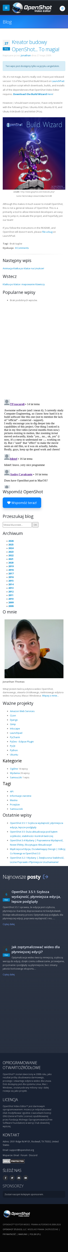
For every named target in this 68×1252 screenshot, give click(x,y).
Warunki (22, 1234)
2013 (10, 588)
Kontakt (11, 1134)
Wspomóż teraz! (24, 503)
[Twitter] (12, 1178)
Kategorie (12, 761)
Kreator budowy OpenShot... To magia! (35, 45)
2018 (10, 569)
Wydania (15, 773)
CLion (13, 715)
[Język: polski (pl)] (62, 8)
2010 (10, 598)
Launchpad (16, 732)
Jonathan (26, 55)
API (11, 791)
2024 (10, 548)
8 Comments (22, 248)
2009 (10, 602)
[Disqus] (34, 349)
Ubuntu (14, 754)
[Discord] (19, 1178)
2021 (10, 559)
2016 (10, 577)
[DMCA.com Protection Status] (14, 1160)
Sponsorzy (13, 1185)
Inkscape (15, 728)
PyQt (12, 746)
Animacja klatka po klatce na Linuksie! (23, 268)
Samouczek (16, 808)
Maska (13, 800)
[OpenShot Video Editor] (31, 7)
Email (16, 1155)
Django (14, 719)
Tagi (7, 783)
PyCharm (15, 737)
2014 (10, 584)
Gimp (13, 724)
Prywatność (9, 1234)
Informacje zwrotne (20, 795)
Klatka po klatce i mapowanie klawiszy (24, 284)
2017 (10, 573)
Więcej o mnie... (50, 695)
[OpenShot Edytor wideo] (16, 1213)
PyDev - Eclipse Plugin (22, 741)
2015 (10, 580)
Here (33, 94)
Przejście (15, 804)
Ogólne (14, 768)
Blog (7, 21)
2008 (10, 606)
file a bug (47, 231)
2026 (10, 540)
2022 (10, 555)
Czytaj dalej (9, 924)
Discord (33, 1155)
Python (14, 750)
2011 (10, 595)
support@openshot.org (21, 1149)
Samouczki (16, 777)
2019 (10, 566)
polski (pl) (35, 1234)
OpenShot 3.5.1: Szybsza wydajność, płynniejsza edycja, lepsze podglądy (36, 897)
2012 (10, 591)
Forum (24, 1155)
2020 (10, 562)
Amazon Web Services (22, 711)
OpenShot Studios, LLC (14, 1229)
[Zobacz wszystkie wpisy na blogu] (45, 876)
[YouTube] (25, 1178)
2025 (10, 544)
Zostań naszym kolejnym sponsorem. (24, 1194)
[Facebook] (5, 1178)
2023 (10, 551)
